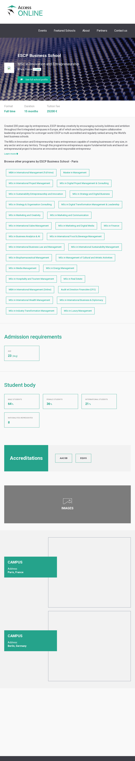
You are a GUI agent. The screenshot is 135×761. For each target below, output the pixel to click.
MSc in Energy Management (60, 268)
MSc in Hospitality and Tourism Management (31, 279)
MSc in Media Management (22, 268)
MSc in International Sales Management (29, 225)
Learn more (10, 153)
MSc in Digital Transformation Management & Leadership (90, 204)
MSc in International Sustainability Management (95, 247)
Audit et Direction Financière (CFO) (78, 289)
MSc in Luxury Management (78, 310)
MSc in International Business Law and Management (35, 247)
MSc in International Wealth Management (29, 300)
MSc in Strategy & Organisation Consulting (30, 204)
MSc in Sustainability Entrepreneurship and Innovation (36, 194)
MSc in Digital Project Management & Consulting (84, 183)
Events (42, 30)
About (86, 30)
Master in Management (74, 172)
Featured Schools (64, 30)
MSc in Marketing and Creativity (24, 215)
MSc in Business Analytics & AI (24, 236)
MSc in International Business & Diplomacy (81, 300)
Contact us (120, 30)
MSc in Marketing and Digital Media (76, 225)
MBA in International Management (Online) (30, 289)
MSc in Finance (111, 225)
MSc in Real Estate (73, 279)
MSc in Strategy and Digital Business (91, 194)
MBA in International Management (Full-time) (31, 172)
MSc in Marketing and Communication (69, 215)
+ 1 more (37, 69)
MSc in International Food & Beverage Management (76, 236)
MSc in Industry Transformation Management (31, 310)
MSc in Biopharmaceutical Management (29, 257)
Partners (102, 30)
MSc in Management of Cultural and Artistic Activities (85, 257)
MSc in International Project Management (29, 183)
